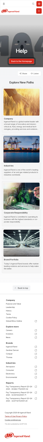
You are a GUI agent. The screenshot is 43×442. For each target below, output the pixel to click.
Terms (8, 314)
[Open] (39, 11)
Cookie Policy (11, 318)
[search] (33, 4)
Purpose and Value (13, 304)
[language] (4, 4)
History (8, 311)
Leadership (10, 307)
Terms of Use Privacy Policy (16, 416)
